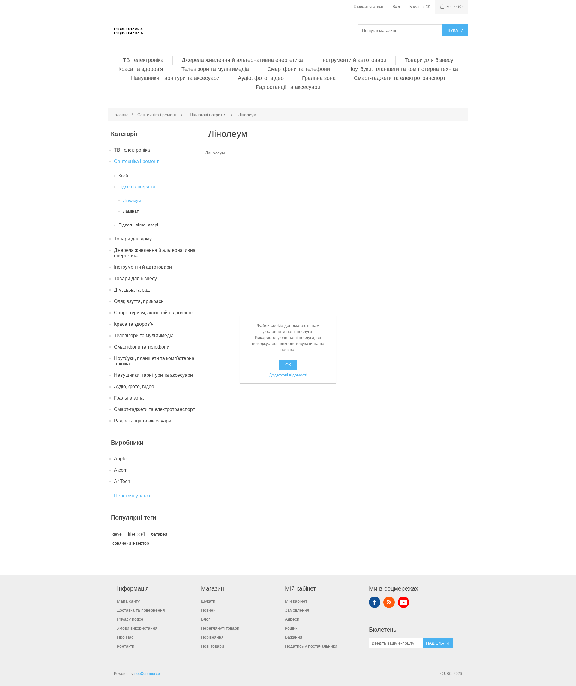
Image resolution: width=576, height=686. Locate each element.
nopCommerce (147, 674)
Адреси (292, 619)
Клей (123, 175)
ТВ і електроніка (143, 60)
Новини (208, 610)
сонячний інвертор (130, 543)
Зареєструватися (368, 7)
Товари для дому (133, 238)
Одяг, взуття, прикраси (139, 301)
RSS (389, 602)
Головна (120, 114)
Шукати (455, 30)
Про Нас (125, 637)
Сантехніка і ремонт (136, 161)
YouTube (403, 602)
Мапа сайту (128, 601)
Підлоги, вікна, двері (138, 224)
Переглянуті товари (220, 628)
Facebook (374, 602)
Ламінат (131, 211)
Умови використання (137, 628)
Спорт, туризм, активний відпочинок (154, 312)
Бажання (293, 637)
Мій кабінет (296, 601)
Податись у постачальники (311, 646)
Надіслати (437, 643)
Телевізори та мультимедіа (215, 69)
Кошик (291, 628)
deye (117, 534)
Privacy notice (130, 619)
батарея (159, 534)
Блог (205, 619)
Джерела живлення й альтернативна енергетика (242, 60)
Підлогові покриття (136, 186)
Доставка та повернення (141, 610)
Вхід (396, 7)
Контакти (125, 646)
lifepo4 (136, 534)
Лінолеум (132, 200)
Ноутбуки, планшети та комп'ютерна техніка (403, 69)
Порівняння (212, 637)
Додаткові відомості (288, 375)
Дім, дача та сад (132, 289)
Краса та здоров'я (140, 69)
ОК (288, 364)
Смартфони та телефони (298, 69)
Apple (120, 458)
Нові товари (212, 646)
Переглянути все (133, 495)
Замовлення (297, 610)
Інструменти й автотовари (353, 60)
